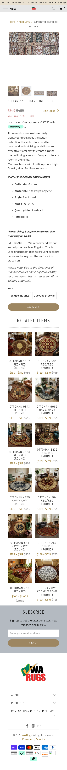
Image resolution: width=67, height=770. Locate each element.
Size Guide (49, 110)
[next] (56, 56)
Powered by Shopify (33, 739)
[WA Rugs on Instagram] (33, 726)
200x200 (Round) (44, 295)
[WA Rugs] (33, 8)
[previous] (11, 56)
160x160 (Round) (19, 295)
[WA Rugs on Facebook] (27, 726)
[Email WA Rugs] (39, 726)
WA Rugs (27, 734)
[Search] (53, 8)
